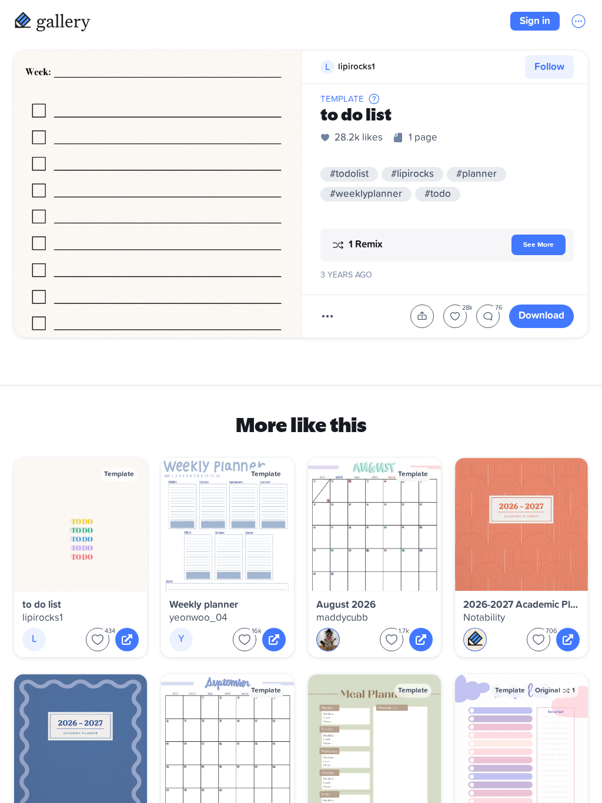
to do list (41, 605)
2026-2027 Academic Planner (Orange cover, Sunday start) (521, 605)
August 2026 (346, 605)
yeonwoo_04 (198, 618)
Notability (484, 618)
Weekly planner (203, 605)
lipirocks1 (42, 618)
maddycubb (342, 618)
